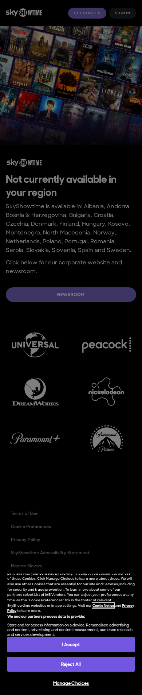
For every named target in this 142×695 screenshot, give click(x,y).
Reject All (71, 664)
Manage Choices (71, 683)
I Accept (71, 644)
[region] (71, 634)
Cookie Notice (103, 605)
